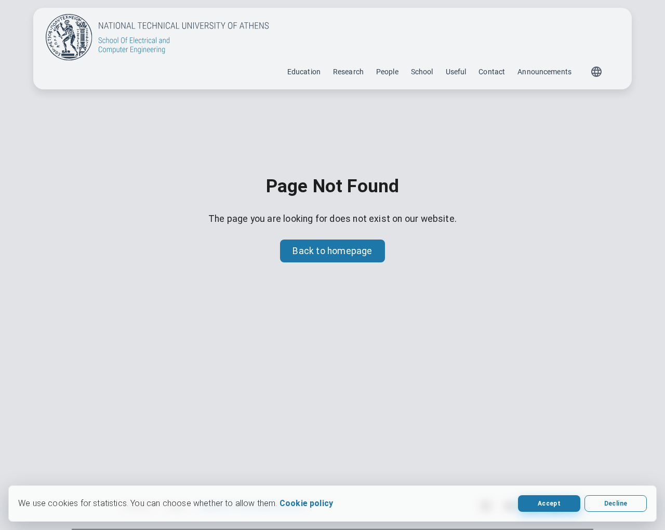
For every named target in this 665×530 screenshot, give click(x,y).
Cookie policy (306, 503)
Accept (549, 503)
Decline (615, 503)
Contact (491, 72)
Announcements (544, 72)
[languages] (596, 71)
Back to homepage (332, 251)
